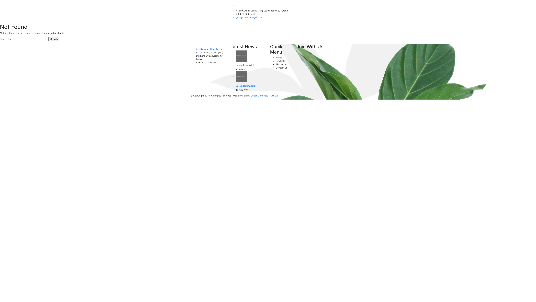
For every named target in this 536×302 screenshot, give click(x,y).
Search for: (6, 39)
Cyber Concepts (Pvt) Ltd (264, 95)
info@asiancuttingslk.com (209, 49)
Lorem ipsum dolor (246, 65)
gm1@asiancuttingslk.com (249, 17)
